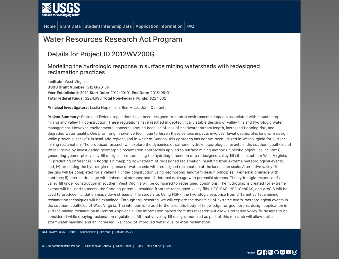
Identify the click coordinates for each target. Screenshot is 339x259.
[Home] (61, 10)
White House (124, 246)
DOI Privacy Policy (53, 232)
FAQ (190, 26)
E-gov (139, 246)
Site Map (104, 232)
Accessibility (87, 232)
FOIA (168, 246)
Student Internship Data (108, 26)
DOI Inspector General (98, 246)
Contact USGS (123, 232)
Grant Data (70, 26)
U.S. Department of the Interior (61, 246)
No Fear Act (154, 246)
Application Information (159, 26)
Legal (72, 232)
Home (50, 26)
